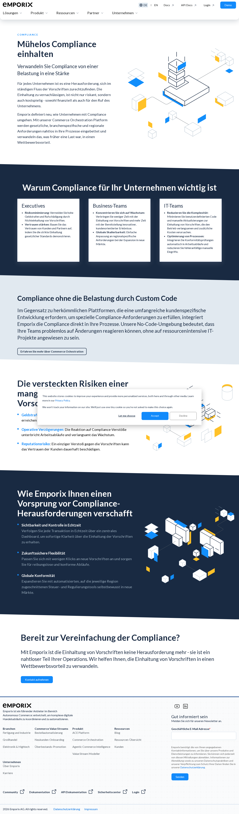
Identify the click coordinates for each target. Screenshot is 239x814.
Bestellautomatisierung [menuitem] (49, 732)
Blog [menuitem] (117, 732)
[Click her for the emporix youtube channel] (177, 708)
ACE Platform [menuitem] (80, 732)
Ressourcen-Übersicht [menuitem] (127, 739)
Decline (183, 415)
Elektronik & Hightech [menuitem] (16, 746)
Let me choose (126, 415)
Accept (155, 415)
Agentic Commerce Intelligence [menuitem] (91, 746)
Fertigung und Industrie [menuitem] (16, 732)
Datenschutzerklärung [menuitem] (66, 809)
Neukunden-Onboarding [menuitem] (49, 739)
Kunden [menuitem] (119, 746)
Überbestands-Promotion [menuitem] (50, 746)
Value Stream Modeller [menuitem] (86, 753)
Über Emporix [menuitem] (11, 766)
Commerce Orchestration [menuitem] (87, 739)
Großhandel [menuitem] (10, 739)
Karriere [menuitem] (8, 773)
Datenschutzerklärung (192, 767)
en (156, 5)
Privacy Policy (62, 400)
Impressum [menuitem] (91, 809)
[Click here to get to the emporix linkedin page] (185, 708)
